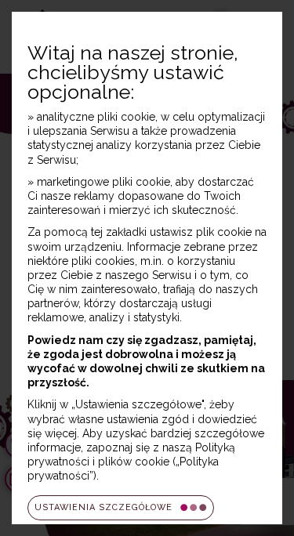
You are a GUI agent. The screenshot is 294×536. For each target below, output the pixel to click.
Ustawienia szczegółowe (103, 507)
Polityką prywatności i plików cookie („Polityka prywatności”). (131, 461)
